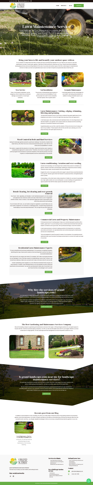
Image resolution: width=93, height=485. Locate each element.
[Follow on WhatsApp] (10, 476)
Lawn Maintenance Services (56, 460)
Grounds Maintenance (54, 474)
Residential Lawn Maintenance (56, 464)
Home (57, 5)
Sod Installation (72, 463)
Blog (70, 5)
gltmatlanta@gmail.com (77, 471)
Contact (78, 5)
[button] (89, 481)
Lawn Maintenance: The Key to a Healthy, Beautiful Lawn (24, 436)
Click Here (20, 101)
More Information (46, 306)
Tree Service (52, 473)
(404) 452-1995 (75, 474)
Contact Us (46, 393)
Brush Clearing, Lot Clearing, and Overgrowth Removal (76, 465)
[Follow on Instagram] (13, 476)
